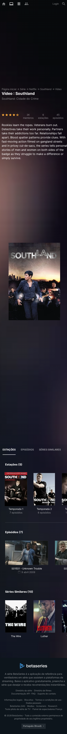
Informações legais (13, 700)
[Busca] (63, 4)
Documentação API (20, 693)
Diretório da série (24, 690)
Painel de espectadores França (47, 709)
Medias (30, 706)
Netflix (33, 89)
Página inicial (9, 89)
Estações (9, 449)
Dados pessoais (33, 703)
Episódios (27, 449)
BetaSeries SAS (17, 706)
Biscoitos (28, 700)
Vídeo (58, 89)
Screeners (41, 706)
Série (23, 89)
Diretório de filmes (42, 690)
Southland (46, 89)
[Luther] (44, 616)
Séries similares (50, 449)
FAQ (33, 693)
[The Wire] (16, 616)
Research (52, 706)
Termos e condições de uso (48, 700)
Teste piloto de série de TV (17, 709)
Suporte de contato (46, 693)
